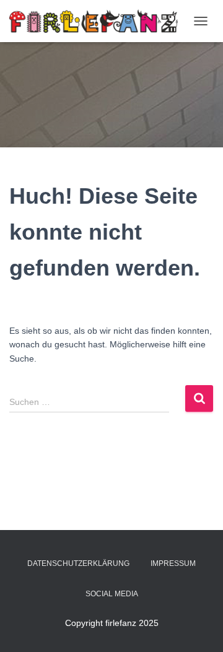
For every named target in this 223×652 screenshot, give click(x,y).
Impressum (173, 563)
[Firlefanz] (98, 21)
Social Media (111, 593)
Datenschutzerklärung (78, 563)
